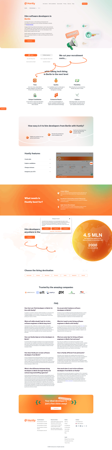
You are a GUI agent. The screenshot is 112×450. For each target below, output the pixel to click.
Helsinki (83, 275)
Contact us (84, 3)
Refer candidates (52, 3)
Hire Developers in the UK (42, 430)
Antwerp (38, 275)
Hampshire (74, 275)
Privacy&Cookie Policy (69, 440)
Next (86, 271)
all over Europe (29, 24)
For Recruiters (67, 427)
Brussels (56, 275)
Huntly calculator (69, 380)
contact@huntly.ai (79, 421)
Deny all (56, 228)
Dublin (65, 275)
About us (69, 3)
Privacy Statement (58, 231)
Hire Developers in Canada (42, 423)
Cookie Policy (52, 231)
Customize (66, 228)
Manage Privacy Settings (69, 439)
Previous (83, 271)
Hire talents (45, 3)
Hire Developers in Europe (42, 425)
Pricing (64, 3)
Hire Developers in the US (42, 421)
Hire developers (33, 8)
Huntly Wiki (67, 431)
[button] (69, 218)
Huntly (25, 8)
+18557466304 (80, 423)
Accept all (46, 228)
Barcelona (47, 275)
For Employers (67, 425)
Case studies (59, 3)
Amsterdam (29, 275)
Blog (73, 3)
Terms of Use (67, 442)
